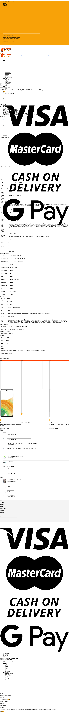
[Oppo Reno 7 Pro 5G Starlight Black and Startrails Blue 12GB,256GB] (5, 97)
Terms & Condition (6, 653)
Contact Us (5, 4)
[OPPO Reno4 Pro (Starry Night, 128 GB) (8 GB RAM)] (5, 102)
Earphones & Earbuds (9, 673)
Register (2, 711)
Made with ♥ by (6, 659)
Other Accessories (8, 679)
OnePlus (6, 668)
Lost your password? (4, 701)
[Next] (1, 83)
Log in (9, 699)
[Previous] (0, 83)
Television (7, 681)
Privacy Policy (5, 656)
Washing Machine (8, 684)
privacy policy (54, 709)
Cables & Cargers (8, 678)
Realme (6, 666)
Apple (6, 664)
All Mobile (5, 87)
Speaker (6, 683)
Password (2, 697)
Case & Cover (7, 674)
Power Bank (7, 676)
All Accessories (6, 672)
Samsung (6, 665)
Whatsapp (2, 514)
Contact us (2, 504)
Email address (3, 705)
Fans (6, 85)
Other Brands (7, 671)
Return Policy (5, 654)
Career (1, 506)
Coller (6, 84)
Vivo (5, 670)
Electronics (5, 680)
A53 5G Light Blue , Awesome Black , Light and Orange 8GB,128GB (33, 419)
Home (1, 87)
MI (5, 667)
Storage (6, 677)
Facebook (2, 510)
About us (2, 502)
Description (5, 135)
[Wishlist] (21, 412)
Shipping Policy (5, 655)
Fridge (6, 682)
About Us (4, 3)
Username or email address (5, 695)
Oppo (9, 87)
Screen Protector (8, 675)
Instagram (2, 512)
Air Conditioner (7, 83)
